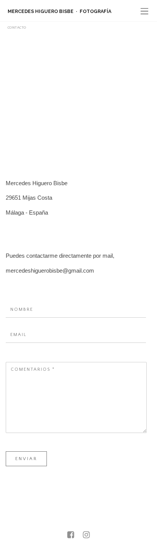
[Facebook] (71, 535)
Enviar (26, 458)
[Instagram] (86, 535)
